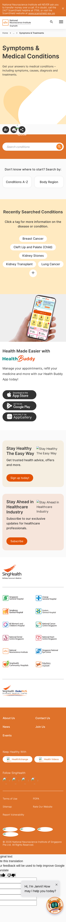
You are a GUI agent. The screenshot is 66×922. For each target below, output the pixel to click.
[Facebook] (6, 780)
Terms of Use (10, 798)
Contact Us (42, 718)
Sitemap (7, 806)
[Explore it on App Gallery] (19, 416)
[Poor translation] (11, 875)
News (6, 726)
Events (7, 735)
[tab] (17, 182)
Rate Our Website (42, 806)
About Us (9, 718)
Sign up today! (19, 478)
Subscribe (16, 541)
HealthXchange (20, 759)
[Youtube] (34, 780)
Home (5, 33)
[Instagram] (15, 780)
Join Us (40, 726)
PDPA (36, 798)
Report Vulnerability (13, 814)
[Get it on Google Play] (19, 405)
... (13, 33)
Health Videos (51, 759)
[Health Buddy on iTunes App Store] (19, 394)
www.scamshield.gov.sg (41, 13)
